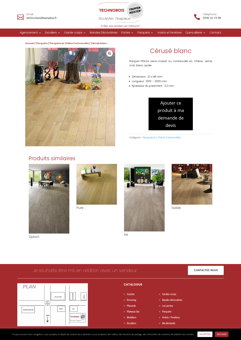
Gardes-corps (169, 294)
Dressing (131, 300)
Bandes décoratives (172, 300)
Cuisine (130, 294)
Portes (125, 33)
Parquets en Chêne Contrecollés (69, 43)
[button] (109, 53)
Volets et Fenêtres (169, 33)
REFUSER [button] (221, 334)
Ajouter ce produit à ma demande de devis (171, 114)
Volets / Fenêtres (171, 317)
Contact (215, 33)
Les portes (167, 305)
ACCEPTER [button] (205, 334)
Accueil (29, 43)
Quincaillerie (194, 33)
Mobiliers (131, 317)
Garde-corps (73, 33)
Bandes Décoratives (104, 33)
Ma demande (168, 323)
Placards (131, 305)
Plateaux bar (133, 311)
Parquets (143, 33)
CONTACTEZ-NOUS (206, 270)
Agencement (29, 33)
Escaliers (51, 33)
